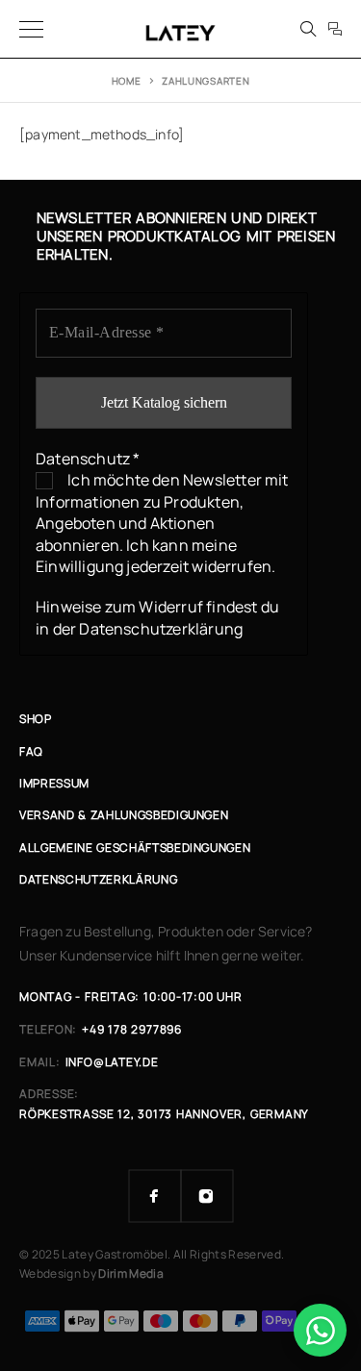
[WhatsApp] (320, 1330)
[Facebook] (155, 1196)
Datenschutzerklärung (161, 628)
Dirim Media (131, 1273)
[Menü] (31, 29)
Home (127, 80)
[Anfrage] (335, 28)
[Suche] (308, 28)
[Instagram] (207, 1196)
